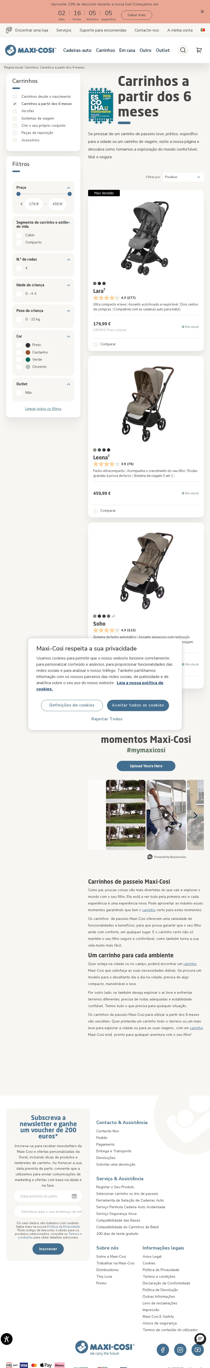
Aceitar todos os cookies (138, 705)
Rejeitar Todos (107, 719)
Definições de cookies (72, 705)
